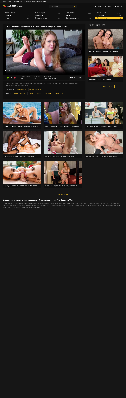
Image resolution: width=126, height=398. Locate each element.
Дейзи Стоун (59, 93)
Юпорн (31, 93)
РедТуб (39, 93)
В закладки (75, 77)
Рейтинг (118, 6)
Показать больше (105, 86)
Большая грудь (21, 89)
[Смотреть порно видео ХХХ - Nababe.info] (19, 6)
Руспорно (48, 93)
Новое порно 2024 (19, 93)
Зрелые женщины (35, 89)
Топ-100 (108, 6)
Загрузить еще (63, 194)
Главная (98, 6)
